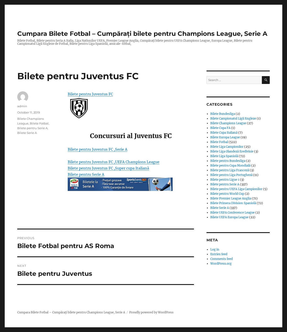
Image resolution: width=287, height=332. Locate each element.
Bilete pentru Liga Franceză (229, 170)
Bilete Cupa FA (220, 128)
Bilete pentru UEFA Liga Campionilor (236, 189)
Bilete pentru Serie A (86, 174)
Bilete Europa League (225, 137)
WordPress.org (221, 264)
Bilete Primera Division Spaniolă (233, 203)
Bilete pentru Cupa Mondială (230, 165)
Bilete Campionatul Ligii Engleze (233, 118)
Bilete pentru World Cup (227, 194)
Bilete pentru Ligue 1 (224, 180)
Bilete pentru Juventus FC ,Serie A (97, 149)
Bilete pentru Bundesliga (227, 161)
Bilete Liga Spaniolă (224, 156)
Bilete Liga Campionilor (227, 147)
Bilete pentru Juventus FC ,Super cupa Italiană (108, 168)
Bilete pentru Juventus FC (90, 94)
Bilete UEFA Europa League (229, 217)
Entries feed (218, 254)
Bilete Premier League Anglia (230, 198)
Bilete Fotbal (39, 123)
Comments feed (221, 259)
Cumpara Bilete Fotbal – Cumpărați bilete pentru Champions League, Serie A (142, 33)
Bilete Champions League (228, 123)
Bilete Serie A (27, 133)
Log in (214, 249)
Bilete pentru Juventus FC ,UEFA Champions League (113, 162)
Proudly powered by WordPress (151, 312)
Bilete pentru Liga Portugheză (231, 175)
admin (22, 106)
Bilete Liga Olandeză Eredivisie (231, 151)
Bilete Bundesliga (222, 114)
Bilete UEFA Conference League (232, 212)
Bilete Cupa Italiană (223, 133)
